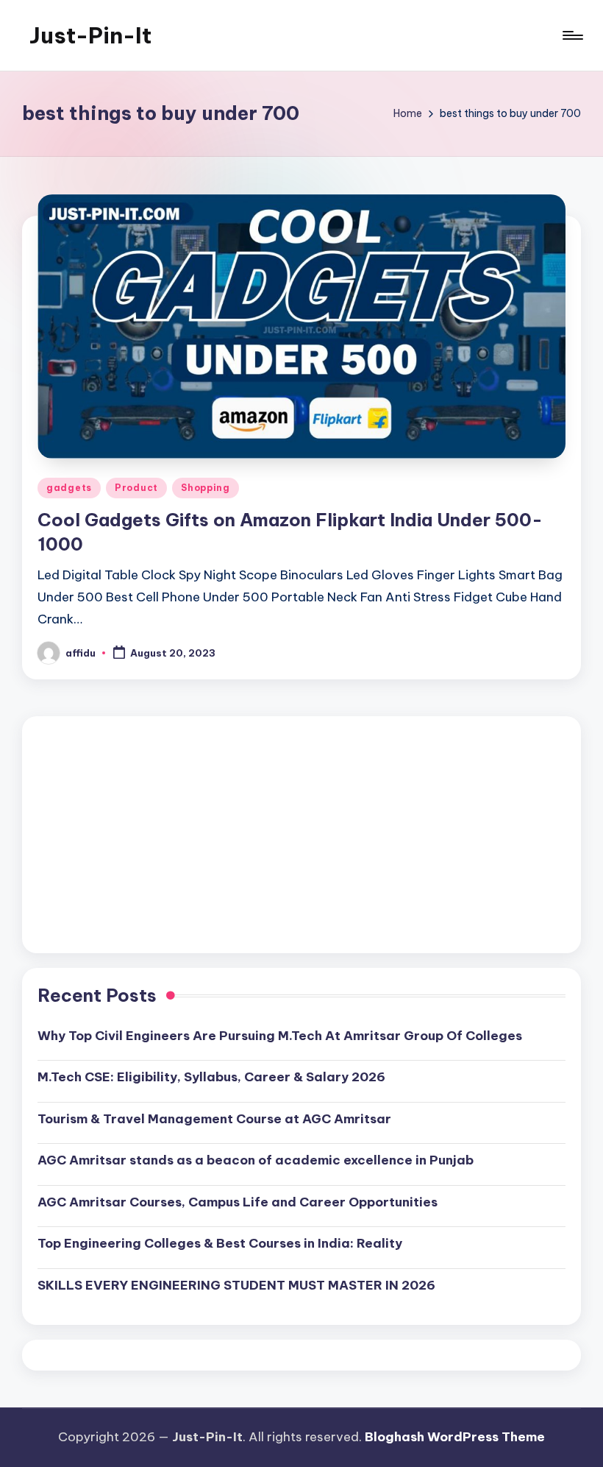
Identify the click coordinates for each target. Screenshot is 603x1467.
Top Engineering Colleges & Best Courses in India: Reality (220, 1243)
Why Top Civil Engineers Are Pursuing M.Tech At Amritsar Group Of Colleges (280, 1036)
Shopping (205, 487)
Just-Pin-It (90, 35)
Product (136, 487)
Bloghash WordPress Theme (455, 1437)
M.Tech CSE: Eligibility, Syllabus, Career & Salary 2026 (211, 1077)
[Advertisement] (301, 835)
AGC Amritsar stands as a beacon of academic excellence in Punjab (256, 1160)
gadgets (69, 487)
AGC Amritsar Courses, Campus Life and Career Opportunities (238, 1202)
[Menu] (572, 35)
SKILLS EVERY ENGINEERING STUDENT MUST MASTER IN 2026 (236, 1285)
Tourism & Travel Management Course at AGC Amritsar (214, 1119)
